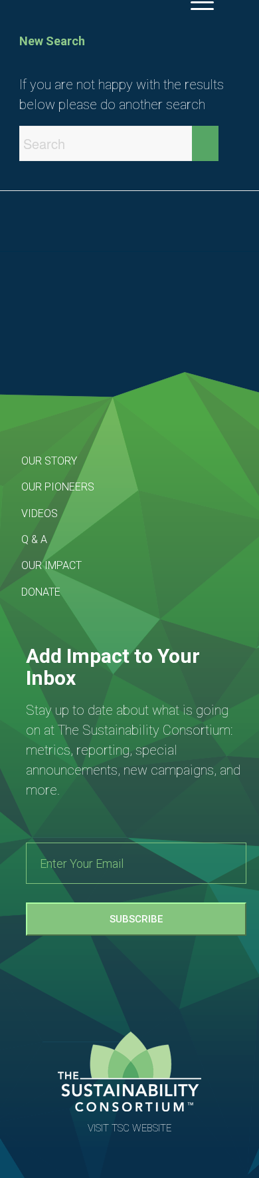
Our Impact (51, 565)
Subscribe (136, 919)
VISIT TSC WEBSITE (129, 1128)
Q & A (34, 539)
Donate (40, 592)
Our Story (49, 461)
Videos (39, 513)
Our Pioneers (57, 487)
